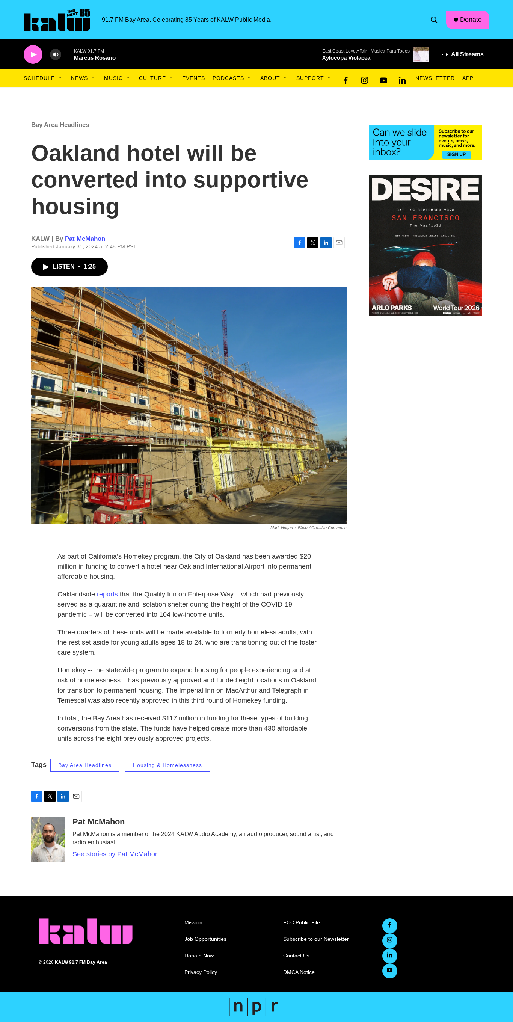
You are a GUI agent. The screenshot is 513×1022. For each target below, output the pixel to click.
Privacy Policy (200, 972)
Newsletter (435, 78)
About (270, 78)
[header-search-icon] (434, 20)
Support (310, 78)
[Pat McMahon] (48, 839)
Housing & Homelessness (167, 765)
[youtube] (383, 78)
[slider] (67, 54)
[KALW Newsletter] (425, 142)
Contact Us (296, 956)
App (468, 78)
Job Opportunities (205, 939)
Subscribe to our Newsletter (316, 939)
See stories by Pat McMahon (115, 854)
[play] (33, 54)
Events (193, 78)
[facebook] (346, 78)
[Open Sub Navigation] (60, 78)
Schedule (39, 78)
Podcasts (228, 78)
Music (113, 78)
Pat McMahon (85, 238)
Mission (193, 922)
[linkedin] (402, 78)
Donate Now (199, 956)
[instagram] (364, 78)
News (79, 78)
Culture (152, 78)
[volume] (55, 54)
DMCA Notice (299, 972)
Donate (471, 19)
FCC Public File (301, 922)
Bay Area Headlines (60, 124)
